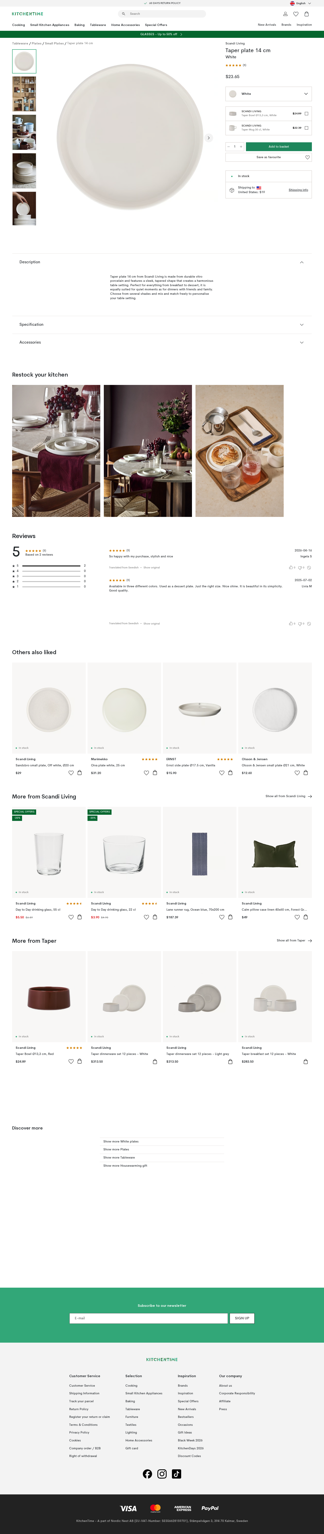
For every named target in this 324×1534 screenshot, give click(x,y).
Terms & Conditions (83, 1424)
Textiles (130, 1424)
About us (225, 1385)
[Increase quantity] (241, 146)
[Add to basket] (79, 772)
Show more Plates (116, 1149)
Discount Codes (189, 1456)
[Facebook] (147, 1474)
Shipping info (298, 190)
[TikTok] (176, 1474)
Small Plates (54, 43)
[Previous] (51, 138)
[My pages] (285, 14)
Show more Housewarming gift (125, 1165)
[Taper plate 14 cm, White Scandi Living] (130, 137)
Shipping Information (84, 1393)
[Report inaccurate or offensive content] (309, 567)
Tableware (98, 25)
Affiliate (225, 1401)
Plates (36, 43)
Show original (151, 567)
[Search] (123, 14)
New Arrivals (267, 24)
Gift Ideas (185, 1432)
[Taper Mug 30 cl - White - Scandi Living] (233, 128)
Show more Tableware (119, 1157)
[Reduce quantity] (228, 146)
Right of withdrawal (83, 1456)
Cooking (18, 25)
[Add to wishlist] (71, 773)
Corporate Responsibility (237, 1393)
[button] (235, 65)
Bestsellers (186, 1417)
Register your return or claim (89, 1417)
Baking (79, 25)
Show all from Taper (291, 940)
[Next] (208, 138)
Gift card (131, 1448)
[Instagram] (162, 1474)
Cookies (75, 1440)
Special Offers (156, 25)
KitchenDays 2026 (191, 1448)
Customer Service (82, 1385)
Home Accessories (125, 25)
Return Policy (78, 1409)
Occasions (185, 1424)
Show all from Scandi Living (285, 796)
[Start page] (27, 13)
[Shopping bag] (306, 14)
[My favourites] (296, 14)
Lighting (131, 1432)
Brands (286, 24)
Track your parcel (81, 1401)
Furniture (131, 1417)
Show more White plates (121, 1141)
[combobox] (301, 3)
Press (223, 1409)
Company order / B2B (85, 1448)
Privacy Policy (79, 1432)
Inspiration (304, 24)
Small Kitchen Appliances (49, 25)
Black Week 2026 (190, 1440)
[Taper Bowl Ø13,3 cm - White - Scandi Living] (233, 114)
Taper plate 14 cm (80, 43)
